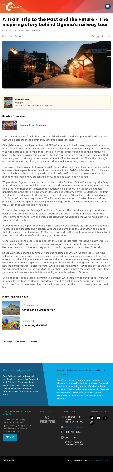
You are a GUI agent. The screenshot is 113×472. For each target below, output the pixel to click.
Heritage (36, 30)
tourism (33, 342)
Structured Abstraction (99, 460)
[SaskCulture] (12, 6)
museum (21, 342)
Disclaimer (8, 460)
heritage (8, 342)
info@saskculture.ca (74, 427)
